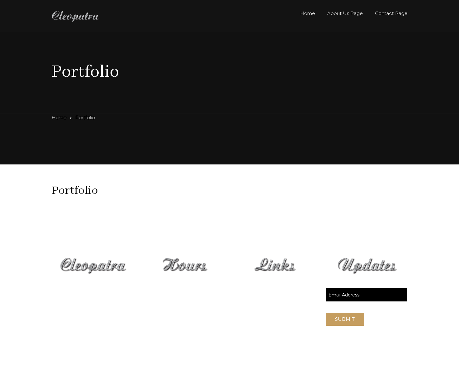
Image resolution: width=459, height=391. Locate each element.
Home (307, 13)
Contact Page (391, 13)
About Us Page (345, 13)
